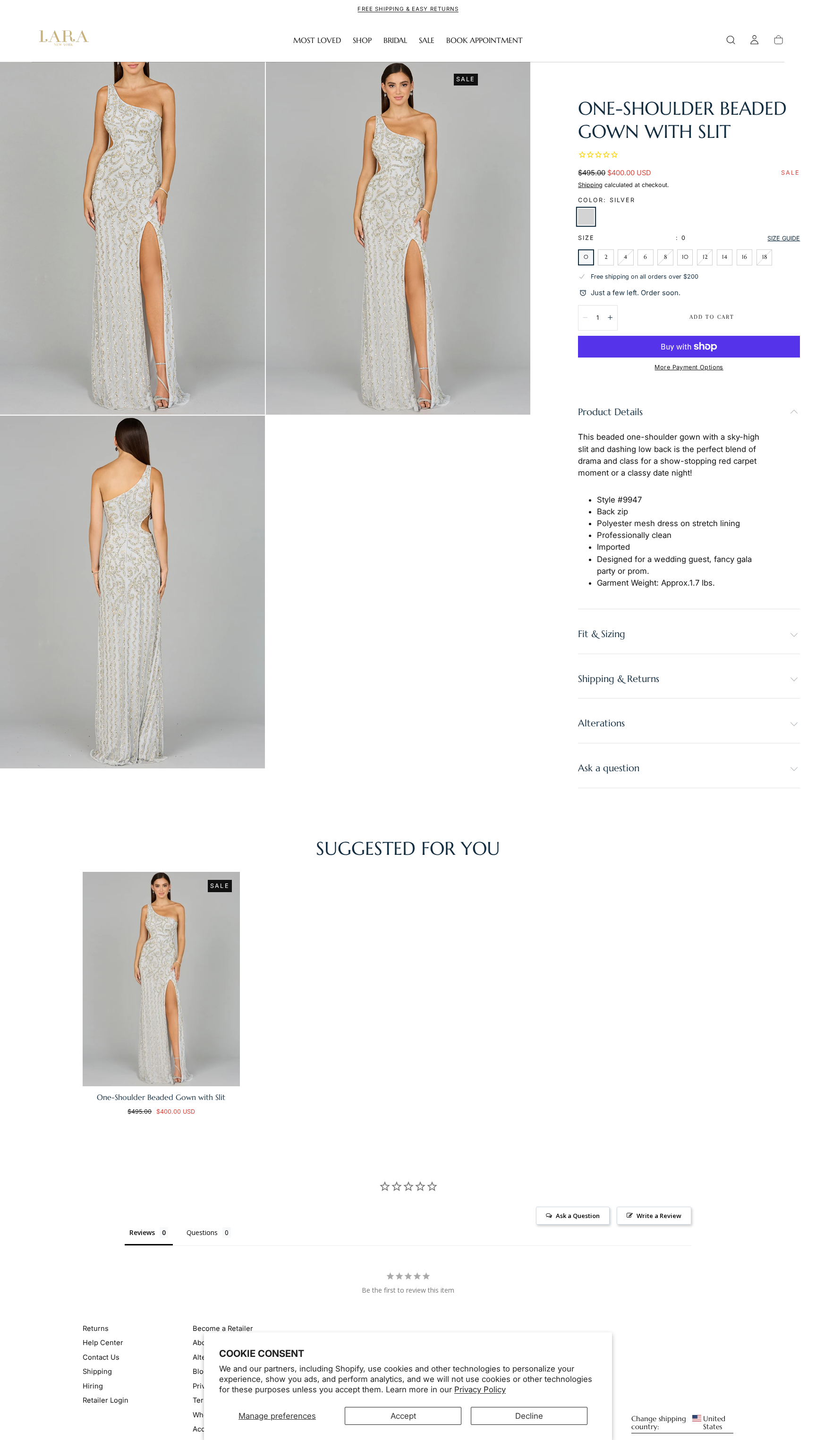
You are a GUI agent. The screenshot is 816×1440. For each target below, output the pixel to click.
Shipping (590, 184)
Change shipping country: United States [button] (678, 1423)
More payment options (688, 367)
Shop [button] (362, 40)
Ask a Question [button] (578, 1215)
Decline (529, 1416)
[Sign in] (754, 40)
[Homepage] (62, 40)
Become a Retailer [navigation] (223, 1328)
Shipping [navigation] (97, 1371)
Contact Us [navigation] (101, 1357)
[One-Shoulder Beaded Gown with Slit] (161, 979)
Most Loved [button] (317, 40)
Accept (403, 1416)
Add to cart (711, 317)
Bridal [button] (395, 40)
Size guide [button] (783, 238)
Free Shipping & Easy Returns (407, 9)
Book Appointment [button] (484, 40)
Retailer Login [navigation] (105, 1400)
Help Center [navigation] (103, 1342)
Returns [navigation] (96, 1328)
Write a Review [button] (659, 1215)
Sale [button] (426, 40)
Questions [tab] (202, 1232)
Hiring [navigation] (93, 1386)
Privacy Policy (480, 1389)
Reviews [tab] (142, 1232)
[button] (731, 40)
